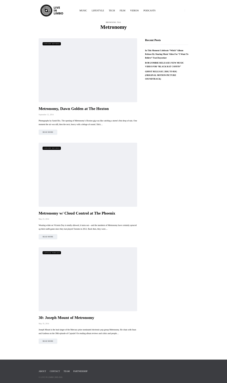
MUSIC (83, 10)
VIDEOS (134, 10)
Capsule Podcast (52, 252)
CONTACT (55, 371)
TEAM (67, 371)
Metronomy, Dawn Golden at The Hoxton (74, 108)
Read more (48, 132)
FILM (122, 10)
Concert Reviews (52, 43)
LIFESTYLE (98, 10)
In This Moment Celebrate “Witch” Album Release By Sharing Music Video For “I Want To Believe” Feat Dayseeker (166, 54)
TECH (112, 10)
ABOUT (42, 371)
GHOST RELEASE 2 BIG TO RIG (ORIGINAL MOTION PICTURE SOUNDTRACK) (161, 75)
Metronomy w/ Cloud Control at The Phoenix (77, 213)
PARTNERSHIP (80, 371)
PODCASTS (149, 10)
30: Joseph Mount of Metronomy (66, 317)
